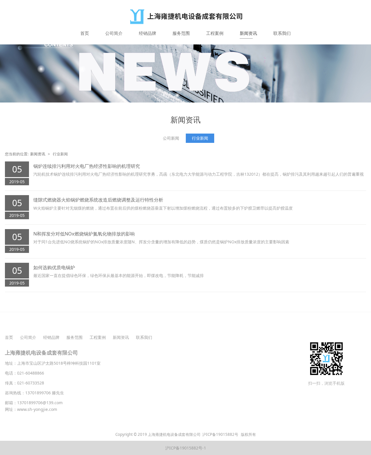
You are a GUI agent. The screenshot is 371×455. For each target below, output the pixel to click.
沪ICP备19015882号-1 (185, 448)
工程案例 (214, 33)
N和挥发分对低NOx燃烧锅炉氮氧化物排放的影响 (84, 234)
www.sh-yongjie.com (37, 409)
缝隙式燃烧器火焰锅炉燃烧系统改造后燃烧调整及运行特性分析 (98, 200)
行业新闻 (200, 138)
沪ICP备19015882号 (220, 434)
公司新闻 (171, 138)
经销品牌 (147, 33)
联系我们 (282, 33)
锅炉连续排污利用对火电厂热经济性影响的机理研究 (86, 166)
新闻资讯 (248, 33)
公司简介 (114, 33)
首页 (84, 33)
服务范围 (181, 33)
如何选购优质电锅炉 (54, 267)
